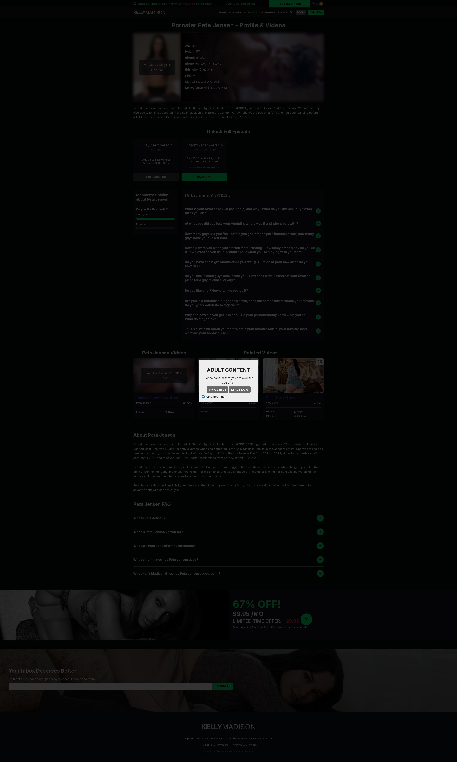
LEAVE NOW (239, 389)
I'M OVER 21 (217, 389)
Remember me (215, 396)
